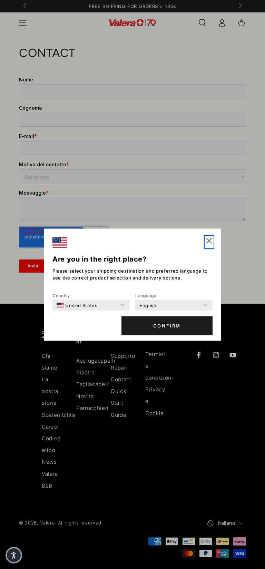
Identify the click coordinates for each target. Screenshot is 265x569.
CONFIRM (167, 325)
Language (145, 295)
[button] (209, 242)
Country (61, 295)
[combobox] (77, 305)
